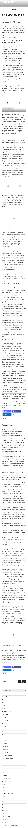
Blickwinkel (5, 714)
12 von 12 (4, 697)
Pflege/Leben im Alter (7, 793)
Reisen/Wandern (6, 799)
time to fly (8, 2)
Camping (4, 723)
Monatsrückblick (6, 781)
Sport (3, 805)
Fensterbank (5, 729)
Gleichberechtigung (7, 755)
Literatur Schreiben (7, 778)
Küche (3, 764)
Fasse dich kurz (7, 425)
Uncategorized (6, 816)
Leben (3, 772)
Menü (14, 9)
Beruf (3, 708)
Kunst (3, 767)
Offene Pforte (5, 790)
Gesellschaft (5, 749)
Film (3, 735)
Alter (3, 702)
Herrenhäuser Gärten (7, 758)
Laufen (4, 770)
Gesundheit (5, 752)
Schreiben (4, 802)
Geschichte (5, 746)
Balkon (4, 705)
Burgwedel (5, 720)
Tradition (4, 810)
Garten (4, 740)
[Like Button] (4, 418)
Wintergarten (5, 819)
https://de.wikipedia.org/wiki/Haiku (11, 283)
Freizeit (4, 737)
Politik (3, 796)
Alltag (3, 699)
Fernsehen (5, 732)
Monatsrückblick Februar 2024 (11, 22)
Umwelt (4, 813)
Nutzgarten (5, 787)
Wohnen (4, 822)
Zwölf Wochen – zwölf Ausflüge (10, 825)
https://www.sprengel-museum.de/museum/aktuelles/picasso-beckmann (13, 79)
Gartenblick (5, 743)
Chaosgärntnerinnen (7, 726)
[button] (7, 411)
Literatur (4, 775)
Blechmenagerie (6, 711)
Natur (3, 784)
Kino (3, 761)
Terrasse (4, 807)
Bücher (4, 717)
